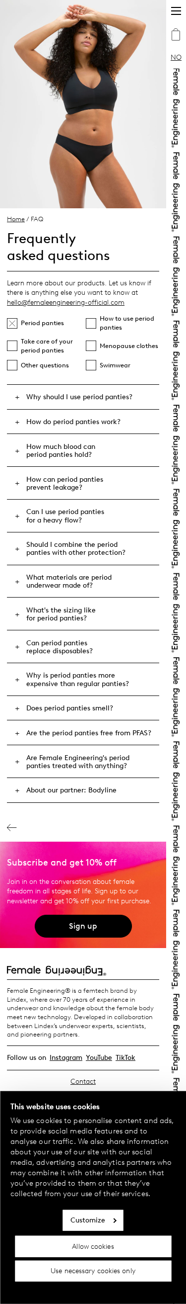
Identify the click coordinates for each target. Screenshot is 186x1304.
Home (16, 219)
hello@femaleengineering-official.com (65, 302)
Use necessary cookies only (93, 1271)
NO (176, 57)
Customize (88, 1220)
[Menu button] (176, 11)
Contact (83, 1081)
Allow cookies (93, 1246)
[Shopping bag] (176, 36)
